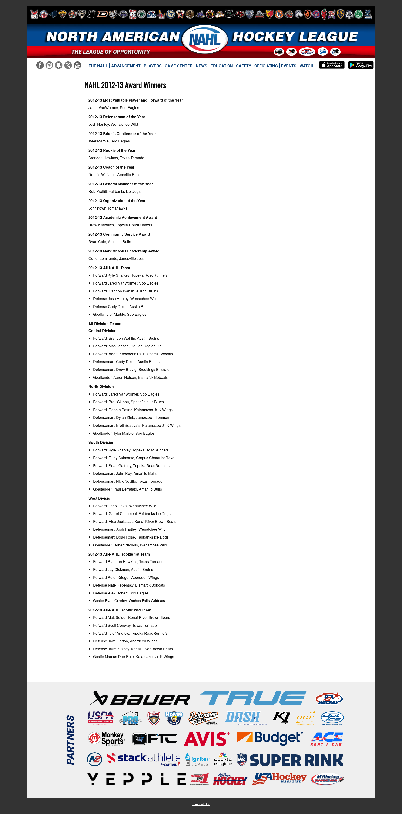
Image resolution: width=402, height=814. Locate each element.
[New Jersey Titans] (260, 14)
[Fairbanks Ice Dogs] (133, 14)
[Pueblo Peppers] (324, 14)
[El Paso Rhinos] (113, 14)
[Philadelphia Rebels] (316, 14)
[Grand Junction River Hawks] (141, 14)
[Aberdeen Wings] (34, 14)
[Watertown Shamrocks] (358, 14)
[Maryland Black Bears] (210, 14)
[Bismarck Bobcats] (81, 14)
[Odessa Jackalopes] (289, 14)
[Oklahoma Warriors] (308, 14)
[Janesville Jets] (170, 14)
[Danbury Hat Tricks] (102, 14)
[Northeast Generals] (279, 14)
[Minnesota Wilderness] (229, 14)
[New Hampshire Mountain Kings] (249, 14)
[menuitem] (98, 65)
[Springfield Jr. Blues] (340, 14)
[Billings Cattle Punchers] (72, 14)
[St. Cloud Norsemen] (349, 14)
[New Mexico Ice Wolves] (269, 14)
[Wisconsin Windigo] (368, 14)
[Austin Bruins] (62, 14)
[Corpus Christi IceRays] (92, 14)
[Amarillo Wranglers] (44, 14)
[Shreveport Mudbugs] (332, 14)
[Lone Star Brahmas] (200, 14)
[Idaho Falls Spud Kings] (161, 14)
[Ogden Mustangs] (298, 14)
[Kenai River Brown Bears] (189, 14)
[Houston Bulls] (152, 14)
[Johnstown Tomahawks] (180, 14)
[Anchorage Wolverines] (53, 14)
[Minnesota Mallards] (219, 14)
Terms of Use (201, 804)
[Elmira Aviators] (123, 14)
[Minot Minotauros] (239, 14)
